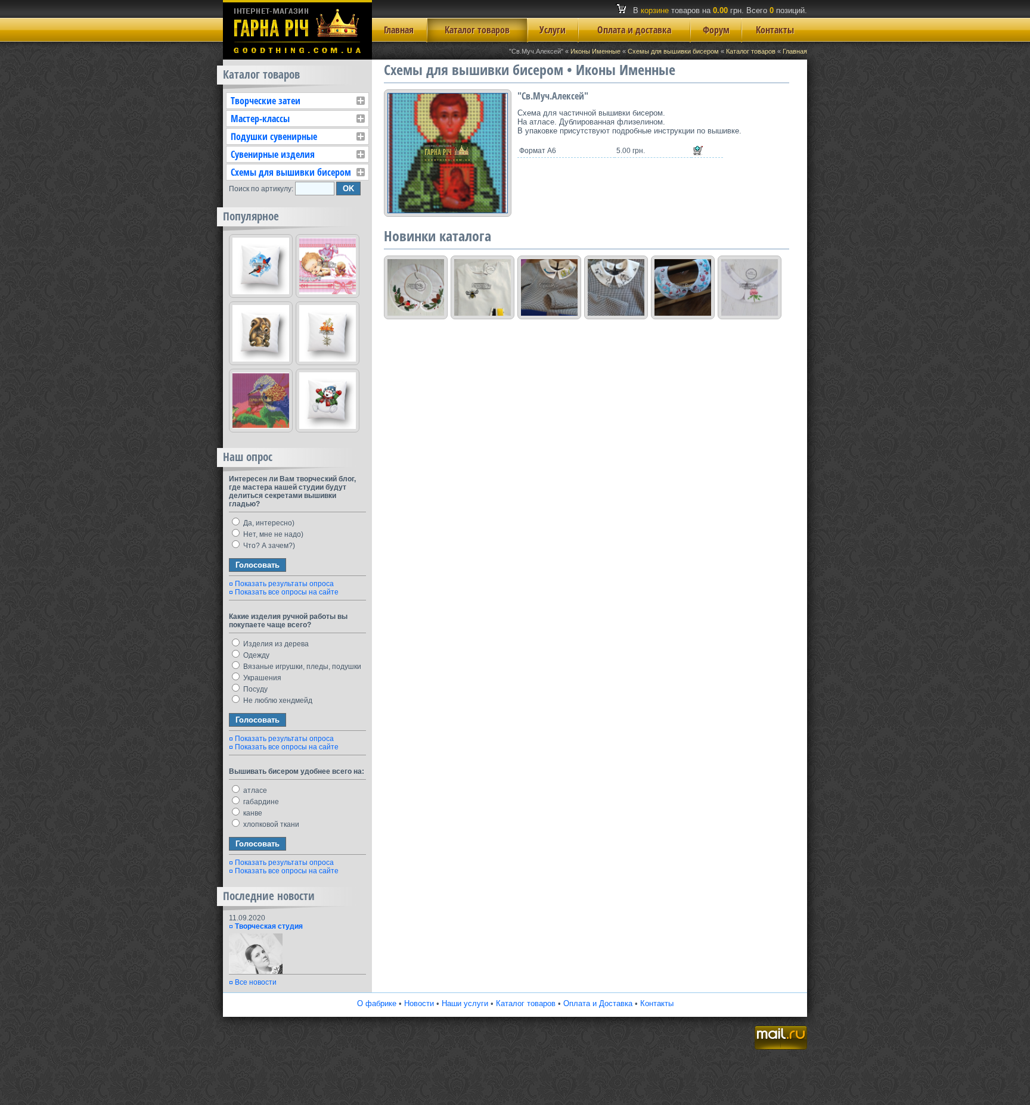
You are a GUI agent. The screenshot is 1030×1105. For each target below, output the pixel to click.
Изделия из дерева (275, 644)
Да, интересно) (267, 523)
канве (251, 813)
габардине (260, 802)
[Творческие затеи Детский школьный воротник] (549, 287)
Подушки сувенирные (274, 136)
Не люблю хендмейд (276, 700)
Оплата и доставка (634, 29)
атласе (254, 790)
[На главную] (297, 56)
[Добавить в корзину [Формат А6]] (698, 150)
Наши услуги (465, 1003)
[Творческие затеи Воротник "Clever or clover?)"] (749, 287)
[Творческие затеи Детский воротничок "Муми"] (616, 287)
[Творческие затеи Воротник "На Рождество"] (416, 287)
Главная (399, 29)
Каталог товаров (477, 29)
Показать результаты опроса (284, 584)
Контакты (775, 29)
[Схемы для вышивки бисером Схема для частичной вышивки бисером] (261, 400)
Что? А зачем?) (268, 545)
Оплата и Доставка (597, 1003)
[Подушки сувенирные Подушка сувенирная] (261, 266)
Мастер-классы (260, 118)
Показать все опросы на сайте (287, 592)
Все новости (256, 982)
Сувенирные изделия (273, 154)
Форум (716, 29)
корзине (655, 10)
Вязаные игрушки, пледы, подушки (301, 666)
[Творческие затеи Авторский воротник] (683, 287)
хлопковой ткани (270, 824)
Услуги (552, 29)
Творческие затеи (265, 100)
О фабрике (376, 1003)
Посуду (254, 689)
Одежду (255, 655)
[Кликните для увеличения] (447, 153)
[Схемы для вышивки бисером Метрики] (327, 266)
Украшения (261, 678)
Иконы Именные (595, 51)
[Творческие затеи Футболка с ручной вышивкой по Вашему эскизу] (482, 287)
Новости (419, 1003)
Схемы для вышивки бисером (673, 51)
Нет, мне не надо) (272, 534)
